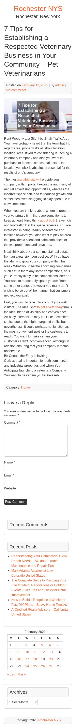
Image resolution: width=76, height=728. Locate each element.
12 (43, 652)
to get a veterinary (50, 307)
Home (25, 387)
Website (10, 488)
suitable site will (30, 179)
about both (47, 220)
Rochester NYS (38, 8)
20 (51, 659)
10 (27, 652)
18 (35, 659)
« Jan (11, 674)
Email (9, 475)
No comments (16, 90)
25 (35, 666)
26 (43, 666)
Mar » (22, 674)
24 (27, 666)
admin (59, 85)
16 (19, 659)
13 (51, 652)
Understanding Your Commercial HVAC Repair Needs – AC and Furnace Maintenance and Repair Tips (39, 560)
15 (11, 659)
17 (27, 659)
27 (51, 666)
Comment (12, 422)
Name (9, 462)
